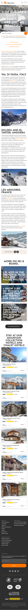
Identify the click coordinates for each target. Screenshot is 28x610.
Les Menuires (9, 198)
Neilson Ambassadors (6, 527)
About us (4, 525)
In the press (4, 523)
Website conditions (6, 538)
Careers (3, 530)
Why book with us (5, 522)
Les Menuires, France (14, 46)
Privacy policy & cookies (7, 540)
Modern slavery (5, 545)
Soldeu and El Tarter (21, 138)
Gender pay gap (5, 543)
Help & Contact (5, 533)
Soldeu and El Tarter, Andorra (14, 44)
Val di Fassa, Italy (14, 42)
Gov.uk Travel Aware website (20, 522)
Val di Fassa (13, 80)
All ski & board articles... (14, 326)
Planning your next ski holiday (9, 51)
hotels (9, 66)
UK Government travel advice (20, 523)
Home (2, 36)
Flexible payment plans (19, 525)
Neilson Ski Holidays (10, 36)
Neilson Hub (4, 532)
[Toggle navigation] (2, 2)
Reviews (3, 528)
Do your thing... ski (19, 36)
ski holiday (21, 226)
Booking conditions (6, 542)
